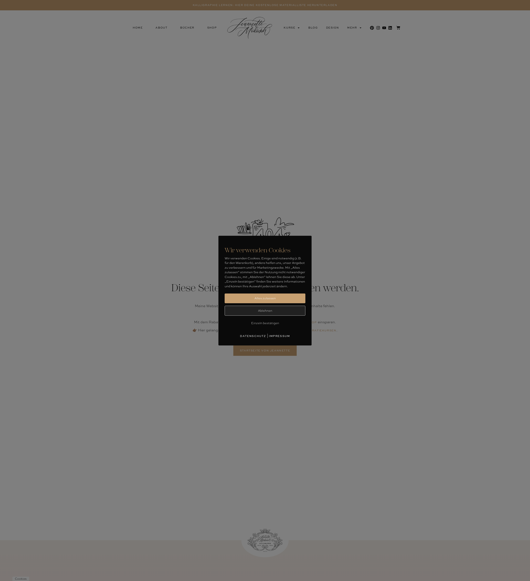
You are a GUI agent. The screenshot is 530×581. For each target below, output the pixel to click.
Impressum (279, 336)
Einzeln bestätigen (265, 323)
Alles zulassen (265, 298)
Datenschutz (253, 336)
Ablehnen (265, 311)
